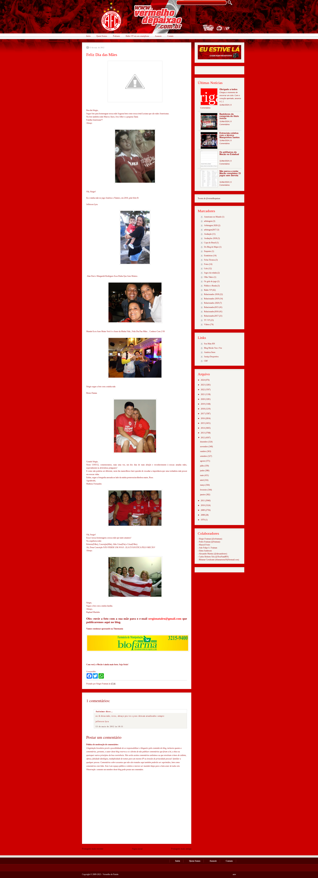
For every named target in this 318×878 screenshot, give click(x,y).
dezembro (204, 442)
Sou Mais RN (209, 344)
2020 (203, 399)
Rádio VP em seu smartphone (137, 36)
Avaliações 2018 (210, 238)
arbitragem (208, 221)
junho (202, 470)
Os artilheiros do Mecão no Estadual (229, 153)
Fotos (206, 264)
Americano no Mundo (212, 217)
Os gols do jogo (210, 281)
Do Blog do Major (211, 247)
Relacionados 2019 (211, 298)
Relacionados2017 (211, 316)
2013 (203, 433)
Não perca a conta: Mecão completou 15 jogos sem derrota (230, 173)
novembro (204, 446)
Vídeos (207, 324)
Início (88, 36)
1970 (203, 520)
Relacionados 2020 (211, 303)
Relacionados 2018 (211, 294)
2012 (203, 437)
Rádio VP (208, 290)
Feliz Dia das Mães (101, 55)
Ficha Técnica (209, 260)
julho (202, 466)
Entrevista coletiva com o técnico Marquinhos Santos (229, 135)
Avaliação (208, 234)
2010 (203, 505)
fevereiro (204, 490)
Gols (206, 268)
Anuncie (158, 36)
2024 (203, 380)
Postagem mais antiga (181, 849)
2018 (203, 409)
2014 (203, 428)
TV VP (207, 320)
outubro (203, 451)
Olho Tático (208, 277)
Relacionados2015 (211, 307)
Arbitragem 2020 (210, 225)
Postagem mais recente (92, 849)
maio (202, 475)
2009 (203, 510)
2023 (203, 385)
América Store (209, 352)
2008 (203, 515)
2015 (203, 423)
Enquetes (207, 251)
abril (202, 480)
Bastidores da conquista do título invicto (229, 116)
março (202, 485)
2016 (203, 418)
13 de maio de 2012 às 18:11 (109, 726)
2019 (203, 404)
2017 (203, 413)
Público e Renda (210, 286)
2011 (203, 500)
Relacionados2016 (211, 311)
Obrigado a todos (228, 89)
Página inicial (137, 849)
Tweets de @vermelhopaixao (209, 198)
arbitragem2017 (210, 230)
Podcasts (116, 36)
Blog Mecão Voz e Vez (213, 348)
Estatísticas (208, 255)
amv (234, 874)
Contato (170, 36)
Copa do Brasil (210, 242)
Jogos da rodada (210, 273)
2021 (203, 394)
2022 (203, 389)
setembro (204, 456)
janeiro (203, 494)
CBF (206, 361)
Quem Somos (101, 36)
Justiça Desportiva (211, 356)
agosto (203, 461)
